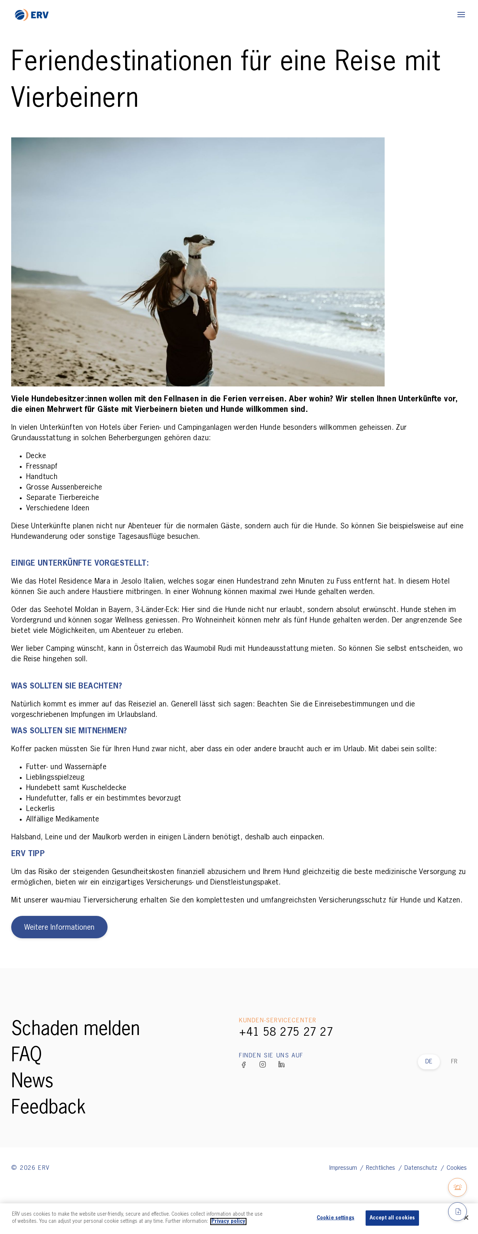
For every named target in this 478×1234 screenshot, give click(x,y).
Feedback (48, 1108)
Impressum (344, 1168)
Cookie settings (335, 1218)
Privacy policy (228, 1221)
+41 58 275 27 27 (286, 1032)
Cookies (457, 1168)
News (32, 1082)
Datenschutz (421, 1168)
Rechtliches (381, 1168)
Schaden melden (75, 1029)
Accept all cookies (392, 1218)
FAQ (26, 1056)
